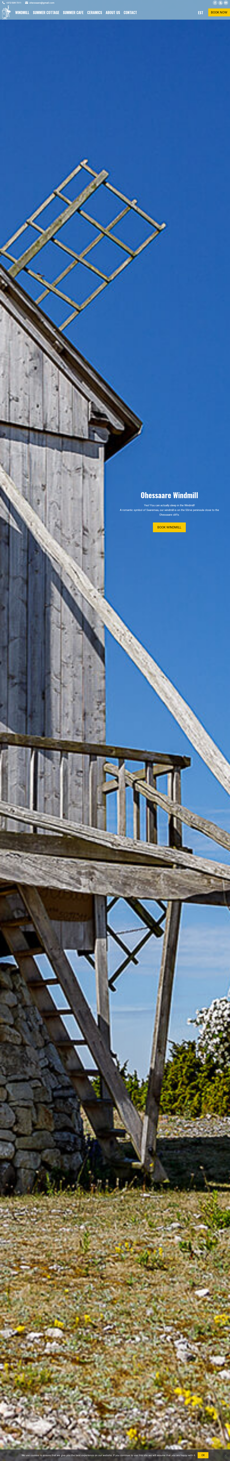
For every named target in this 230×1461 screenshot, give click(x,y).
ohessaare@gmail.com (41, 2)
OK (203, 1455)
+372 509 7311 (13, 2)
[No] (225, 1455)
